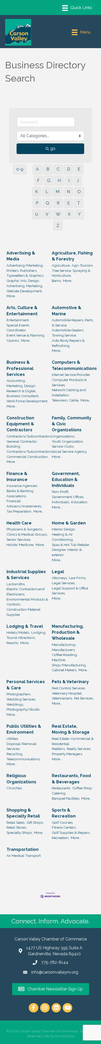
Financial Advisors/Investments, (24, 503)
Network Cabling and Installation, (69, 392)
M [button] (57, 191)
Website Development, (24, 291)
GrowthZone (64, 1036)
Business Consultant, (22, 396)
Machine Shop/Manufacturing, (69, 662)
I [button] (68, 180)
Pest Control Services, (69, 688)
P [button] (37, 203)
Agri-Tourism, (82, 265)
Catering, (59, 793)
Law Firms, (77, 578)
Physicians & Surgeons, (24, 529)
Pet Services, (83, 698)
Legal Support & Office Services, (70, 590)
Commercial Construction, (27, 457)
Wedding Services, (21, 699)
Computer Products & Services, (69, 382)
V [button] (47, 214)
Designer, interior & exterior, (67, 552)
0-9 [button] (19, 169)
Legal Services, (63, 583)
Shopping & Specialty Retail (23, 813)
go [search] (52, 148)
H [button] (59, 180)
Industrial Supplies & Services (26, 574)
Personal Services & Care (25, 684)
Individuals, (61, 502)
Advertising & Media (20, 256)
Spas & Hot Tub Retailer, (71, 545)
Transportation (22, 849)
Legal (58, 571)
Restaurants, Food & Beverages (71, 778)
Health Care (19, 523)
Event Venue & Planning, (25, 335)
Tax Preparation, (19, 511)
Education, (79, 502)
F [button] (38, 180)
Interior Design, (64, 529)
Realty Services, (79, 749)
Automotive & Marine (66, 310)
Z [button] (57, 225)
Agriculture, (61, 265)
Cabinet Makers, (64, 670)
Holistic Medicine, (20, 545)
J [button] (78, 180)
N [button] (68, 191)
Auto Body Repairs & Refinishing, (68, 343)
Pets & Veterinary (70, 681)
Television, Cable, (65, 400)
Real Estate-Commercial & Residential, (73, 741)
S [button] (68, 203)
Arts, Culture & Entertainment (22, 310)
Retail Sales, (15, 822)
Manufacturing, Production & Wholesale (68, 632)
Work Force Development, (27, 401)
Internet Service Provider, (71, 375)
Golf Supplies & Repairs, (71, 832)
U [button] (36, 214)
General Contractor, (22, 441)
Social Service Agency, (69, 451)
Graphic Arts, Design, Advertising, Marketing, (24, 283)
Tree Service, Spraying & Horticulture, (71, 273)
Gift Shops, (35, 822)
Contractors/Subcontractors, (29, 436)
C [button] (58, 169)
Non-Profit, (60, 492)
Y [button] (79, 214)
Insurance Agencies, (22, 486)
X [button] (69, 214)
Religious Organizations (21, 778)
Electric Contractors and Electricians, (25, 591)
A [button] (37, 169)
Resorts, (12, 643)
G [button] (48, 180)
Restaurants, (61, 788)
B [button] (47, 169)
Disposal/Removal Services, (21, 746)
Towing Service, (64, 335)
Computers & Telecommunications (74, 365)
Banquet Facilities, (66, 798)
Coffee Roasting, (65, 655)
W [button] (58, 214)
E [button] (79, 169)
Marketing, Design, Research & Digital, (21, 388)
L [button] (47, 191)
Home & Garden (69, 523)
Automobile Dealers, (68, 330)
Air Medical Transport (23, 855)
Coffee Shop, (82, 788)
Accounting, (16, 380)
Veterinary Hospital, (67, 693)
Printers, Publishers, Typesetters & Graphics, (25, 273)
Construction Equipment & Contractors (20, 423)
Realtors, (59, 749)
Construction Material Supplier (23, 612)
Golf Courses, (62, 822)
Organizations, (63, 436)
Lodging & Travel (24, 626)
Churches (14, 788)
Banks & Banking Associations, (19, 493)
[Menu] (77, 8)
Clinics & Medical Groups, (27, 534)
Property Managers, (67, 754)
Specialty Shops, (19, 832)
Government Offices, (68, 497)
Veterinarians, (62, 698)
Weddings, (15, 704)
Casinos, (13, 340)
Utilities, (12, 738)
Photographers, (18, 694)
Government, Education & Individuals (66, 479)
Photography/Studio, (23, 709)
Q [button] (47, 203)
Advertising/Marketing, (25, 265)
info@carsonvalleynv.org (54, 972)
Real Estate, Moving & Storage (71, 729)
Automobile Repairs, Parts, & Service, (72, 322)
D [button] (68, 169)
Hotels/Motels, (18, 632)
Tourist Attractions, (20, 638)
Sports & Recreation (64, 813)
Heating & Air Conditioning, (63, 537)
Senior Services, (18, 539)
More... (11, 296)
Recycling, (14, 754)
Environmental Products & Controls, (27, 602)
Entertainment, (18, 320)
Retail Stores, (16, 827)
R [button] (58, 203)
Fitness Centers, (64, 827)
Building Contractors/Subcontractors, (29, 449)
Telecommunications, (23, 759)
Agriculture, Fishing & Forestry (72, 256)
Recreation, (60, 838)
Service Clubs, (63, 446)
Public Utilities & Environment (23, 729)
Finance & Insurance (16, 476)
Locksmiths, (15, 584)
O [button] (79, 191)
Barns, (57, 281)
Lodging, (38, 632)
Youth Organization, (68, 441)
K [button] (36, 191)
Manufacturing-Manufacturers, (64, 647)
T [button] (78, 203)
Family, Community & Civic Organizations (71, 423)
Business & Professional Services (19, 368)
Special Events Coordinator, (17, 327)
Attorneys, (60, 578)
